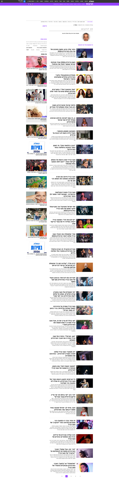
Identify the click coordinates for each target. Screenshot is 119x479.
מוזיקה (75, 4)
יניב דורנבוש (81, 25)
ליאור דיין (28, 45)
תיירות (51, 1)
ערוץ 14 (37, 49)
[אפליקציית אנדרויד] (33, 4)
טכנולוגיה (46, 1)
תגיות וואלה (44, 39)
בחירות (77, 1)
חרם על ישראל (44, 45)
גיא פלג (69, 21)
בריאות (56, 1)
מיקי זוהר (55, 21)
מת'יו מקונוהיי (44, 49)
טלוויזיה (83, 4)
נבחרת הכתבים (89, 25)
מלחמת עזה (29, 47)
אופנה (41, 1)
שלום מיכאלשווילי (43, 51)
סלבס (68, 1)
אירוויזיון (79, 4)
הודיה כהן (42, 43)
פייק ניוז (32, 49)
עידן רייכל (74, 21)
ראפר (27, 49)
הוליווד (38, 43)
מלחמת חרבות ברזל (42, 47)
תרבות (72, 1)
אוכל (61, 1)
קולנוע (71, 4)
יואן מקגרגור (35, 45)
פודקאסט (61, 4)
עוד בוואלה (44, 54)
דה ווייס (45, 43)
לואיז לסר (50, 21)
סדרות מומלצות (44, 21)
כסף (64, 1)
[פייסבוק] (27, 4)
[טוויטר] (29, 4)
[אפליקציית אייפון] (31, 4)
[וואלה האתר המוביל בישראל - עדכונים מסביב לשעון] (91, 1)
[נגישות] (2, 1)
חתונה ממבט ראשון (81, 21)
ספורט (81, 1)
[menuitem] (85, 1)
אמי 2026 (64, 21)
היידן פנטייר (34, 43)
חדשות (86, 1)
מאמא (60, 21)
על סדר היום (66, 4)
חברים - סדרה (29, 43)
